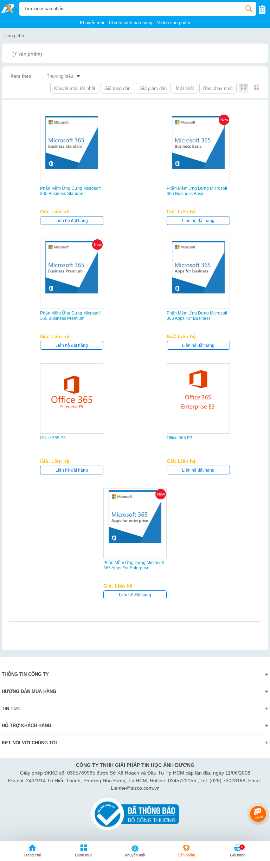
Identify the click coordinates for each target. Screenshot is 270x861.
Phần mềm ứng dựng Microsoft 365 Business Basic (197, 191)
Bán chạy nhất (218, 88)
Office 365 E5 (53, 437)
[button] (83, 851)
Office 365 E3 (179, 437)
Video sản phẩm (173, 22)
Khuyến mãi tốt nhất (74, 88)
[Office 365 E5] (71, 391)
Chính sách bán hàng (130, 22)
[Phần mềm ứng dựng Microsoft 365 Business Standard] (71, 142)
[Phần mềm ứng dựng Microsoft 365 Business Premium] (71, 267)
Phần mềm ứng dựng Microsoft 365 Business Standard (70, 191)
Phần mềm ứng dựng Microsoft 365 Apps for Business (197, 316)
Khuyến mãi (92, 22)
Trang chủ (14, 35)
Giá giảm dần (153, 88)
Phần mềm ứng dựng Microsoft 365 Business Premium (70, 316)
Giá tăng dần (117, 88)
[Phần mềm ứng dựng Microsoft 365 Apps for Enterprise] (135, 516)
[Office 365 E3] (198, 391)
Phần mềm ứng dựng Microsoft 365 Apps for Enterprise (133, 565)
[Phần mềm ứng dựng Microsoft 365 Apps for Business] (198, 267)
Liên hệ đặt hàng (72, 221)
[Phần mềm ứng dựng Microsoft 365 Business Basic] (198, 142)
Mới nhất (185, 88)
